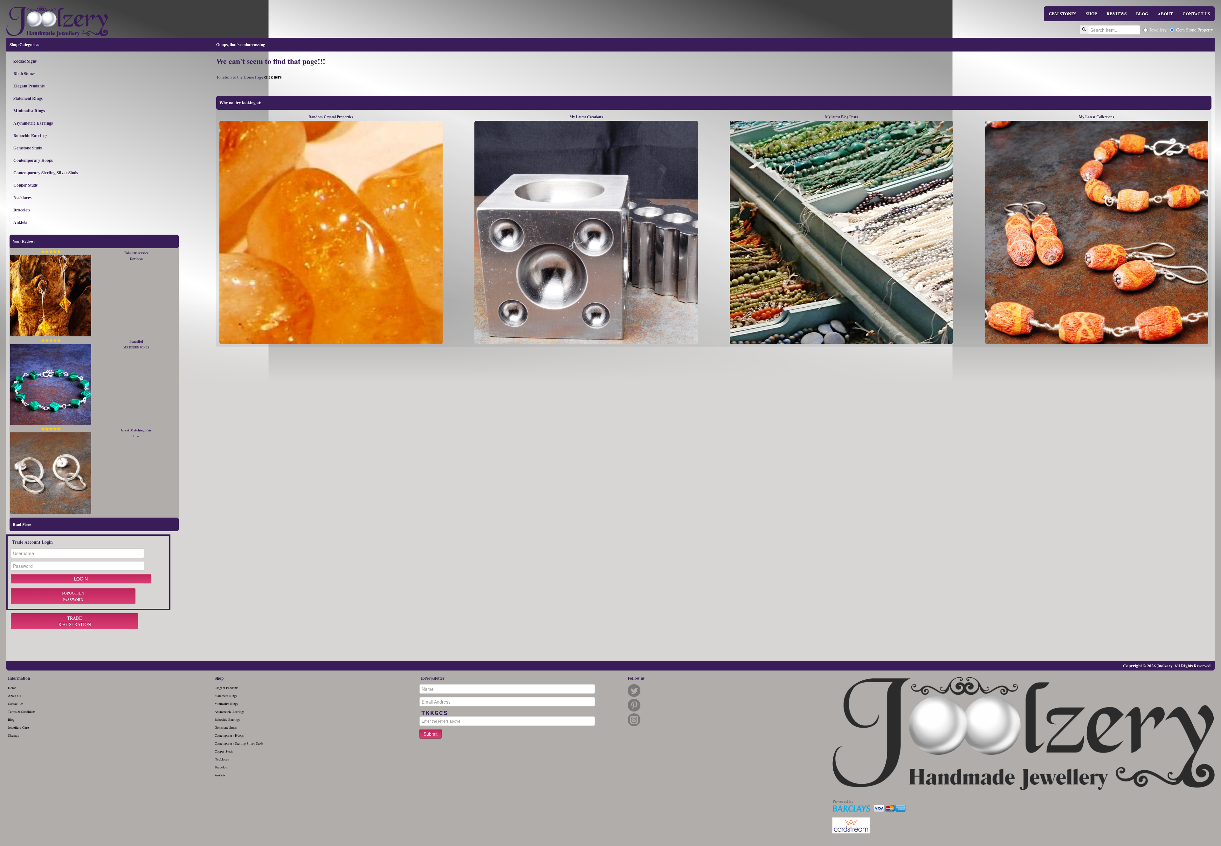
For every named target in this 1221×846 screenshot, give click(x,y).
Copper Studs (25, 185)
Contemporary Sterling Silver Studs (45, 172)
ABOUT (1165, 13)
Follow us (636, 678)
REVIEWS (1117, 13)
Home (12, 687)
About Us (14, 695)
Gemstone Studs (27, 148)
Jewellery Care (18, 727)
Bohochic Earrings (30, 135)
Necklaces (22, 197)
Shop (219, 678)
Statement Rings (28, 98)
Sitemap (13, 735)
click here (273, 77)
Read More (22, 524)
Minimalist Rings (29, 110)
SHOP (1091, 13)
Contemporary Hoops (33, 160)
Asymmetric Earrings (33, 123)
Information (19, 678)
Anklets (20, 222)
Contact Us (15, 703)
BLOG (1142, 13)
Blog (11, 719)
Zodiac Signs (25, 61)
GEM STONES (1062, 13)
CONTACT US (1196, 13)
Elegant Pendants (29, 86)
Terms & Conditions (21, 711)
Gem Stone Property (1194, 30)
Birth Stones (24, 73)
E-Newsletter (433, 678)
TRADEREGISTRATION (75, 621)
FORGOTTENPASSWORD (73, 596)
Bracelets (21, 210)
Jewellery (1158, 30)
